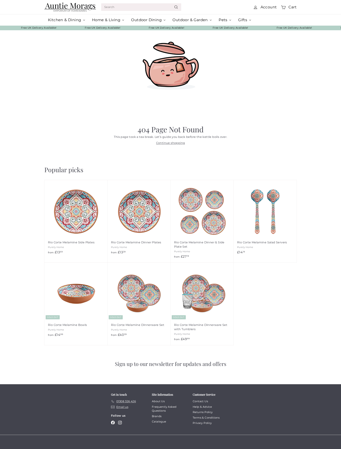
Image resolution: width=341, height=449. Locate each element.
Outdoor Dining (147, 20)
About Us (158, 401)
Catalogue (159, 421)
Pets (223, 20)
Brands (156, 416)
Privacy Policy (202, 423)
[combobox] (141, 7)
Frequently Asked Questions (164, 409)
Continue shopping (170, 143)
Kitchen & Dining (65, 20)
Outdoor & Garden (190, 20)
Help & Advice (202, 406)
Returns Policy (203, 412)
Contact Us (200, 401)
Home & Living (106, 20)
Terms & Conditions (206, 417)
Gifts (243, 20)
